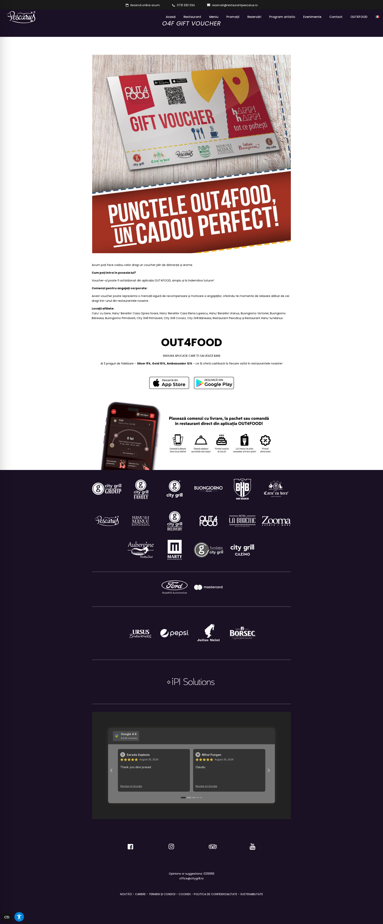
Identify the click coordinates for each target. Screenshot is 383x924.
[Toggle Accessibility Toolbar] (19, 917)
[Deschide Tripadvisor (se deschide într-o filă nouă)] (212, 844)
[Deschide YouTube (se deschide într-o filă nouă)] (252, 844)
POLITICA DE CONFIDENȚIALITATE (215, 894)
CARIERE (140, 894)
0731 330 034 (186, 5)
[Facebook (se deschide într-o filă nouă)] (130, 844)
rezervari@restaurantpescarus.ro (235, 5)
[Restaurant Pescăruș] (21, 17)
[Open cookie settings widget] (7, 917)
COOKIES (185, 894)
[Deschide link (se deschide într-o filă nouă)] (214, 383)
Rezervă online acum (145, 5)
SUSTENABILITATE (251, 894)
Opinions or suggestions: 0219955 (191, 874)
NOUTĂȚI (126, 894)
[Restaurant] (242, 549)
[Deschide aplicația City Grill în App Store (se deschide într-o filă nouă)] (169, 383)
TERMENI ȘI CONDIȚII (162, 894)
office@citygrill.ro (191, 878)
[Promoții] (377, 17)
